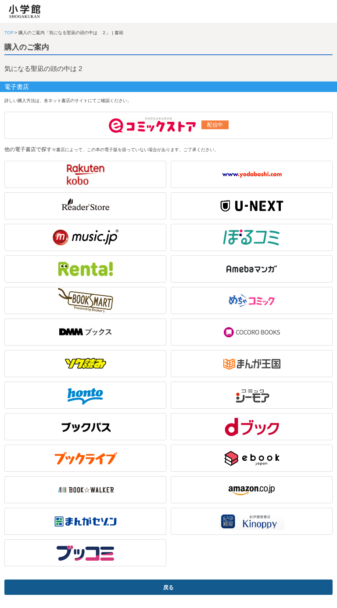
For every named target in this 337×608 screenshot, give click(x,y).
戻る (168, 587)
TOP (9, 32)
